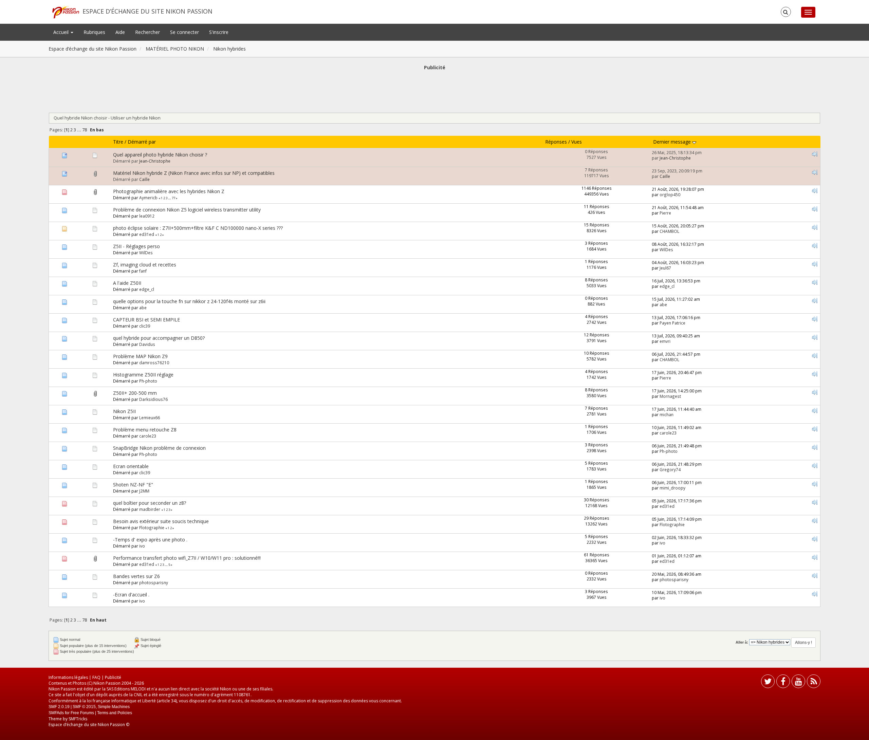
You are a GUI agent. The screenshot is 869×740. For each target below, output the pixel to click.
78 (84, 130)
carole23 (147, 436)
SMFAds (56, 712)
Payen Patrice (672, 323)
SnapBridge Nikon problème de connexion (159, 448)
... (79, 130)
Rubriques (94, 32)
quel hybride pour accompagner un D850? (159, 338)
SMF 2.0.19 (59, 706)
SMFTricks (78, 719)
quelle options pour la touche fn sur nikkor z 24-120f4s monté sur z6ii (189, 301)
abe (143, 307)
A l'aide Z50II (127, 283)
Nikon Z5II (124, 411)
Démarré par (142, 141)
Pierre (665, 213)
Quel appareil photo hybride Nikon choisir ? (160, 154)
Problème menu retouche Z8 (145, 429)
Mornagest (670, 396)
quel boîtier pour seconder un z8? (149, 503)
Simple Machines (114, 706)
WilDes (146, 252)
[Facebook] (783, 683)
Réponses (556, 141)
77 (173, 198)
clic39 (144, 326)
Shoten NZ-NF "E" (133, 484)
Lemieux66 (149, 417)
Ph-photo (148, 381)
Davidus (147, 344)
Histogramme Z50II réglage (143, 374)
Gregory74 (670, 469)
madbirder (149, 509)
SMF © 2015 (84, 706)
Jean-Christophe (154, 161)
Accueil (61, 32)
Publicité (113, 677)
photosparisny (153, 582)
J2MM (144, 491)
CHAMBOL (669, 231)
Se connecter (184, 32)
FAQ (96, 677)
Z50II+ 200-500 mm (135, 393)
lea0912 (146, 216)
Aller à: (742, 642)
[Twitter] (768, 683)
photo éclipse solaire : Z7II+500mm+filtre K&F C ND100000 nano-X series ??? (198, 228)
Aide (120, 32)
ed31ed (146, 234)
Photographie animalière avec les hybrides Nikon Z (168, 191)
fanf (143, 271)
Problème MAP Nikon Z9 (140, 356)
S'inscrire (218, 32)
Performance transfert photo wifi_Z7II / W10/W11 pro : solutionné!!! (187, 558)
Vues (576, 141)
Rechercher (147, 32)
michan (666, 414)
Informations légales (68, 677)
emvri (665, 341)
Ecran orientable (131, 466)
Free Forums (82, 712)
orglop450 (670, 194)
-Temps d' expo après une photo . (150, 539)
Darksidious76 (153, 399)
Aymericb (148, 197)
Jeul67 (665, 268)
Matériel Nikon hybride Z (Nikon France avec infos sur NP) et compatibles (194, 173)
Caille (144, 179)
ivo (142, 546)
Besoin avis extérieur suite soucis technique (161, 521)
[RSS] (813, 683)
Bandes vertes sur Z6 (136, 576)
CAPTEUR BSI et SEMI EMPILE (146, 319)
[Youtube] (798, 683)
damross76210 (154, 362)
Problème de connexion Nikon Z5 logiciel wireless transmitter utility (187, 209)
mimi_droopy (672, 488)
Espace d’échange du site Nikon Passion (147, 11)
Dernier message (672, 141)
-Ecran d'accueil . (131, 594)
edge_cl (146, 289)
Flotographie (151, 527)
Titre (118, 141)
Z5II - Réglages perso (136, 246)
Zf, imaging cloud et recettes (144, 264)
